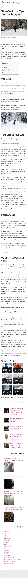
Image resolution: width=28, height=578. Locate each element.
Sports (6, 554)
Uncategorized (9, 557)
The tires (5, 67)
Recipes (6, 552)
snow (18, 397)
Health (6, 542)
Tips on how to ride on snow (10, 72)
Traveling (7, 7)
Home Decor (7, 546)
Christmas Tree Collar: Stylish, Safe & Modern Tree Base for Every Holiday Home (14, 509)
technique (21, 397)
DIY (5, 535)
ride (15, 397)
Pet (5, 548)
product (6, 550)
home (5, 544)
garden (6, 541)
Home (2, 7)
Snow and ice (6, 71)
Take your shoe (22, 204)
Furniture (7, 539)
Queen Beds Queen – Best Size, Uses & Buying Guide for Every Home (13, 492)
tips (25, 397)
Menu (25, 2)
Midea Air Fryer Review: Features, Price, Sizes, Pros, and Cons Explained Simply (13, 476)
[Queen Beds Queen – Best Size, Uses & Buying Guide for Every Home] (9, 500)
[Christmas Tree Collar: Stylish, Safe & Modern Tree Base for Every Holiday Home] (9, 517)
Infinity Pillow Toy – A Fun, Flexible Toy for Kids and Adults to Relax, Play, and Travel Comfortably (14, 459)
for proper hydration (14, 353)
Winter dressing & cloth (12, 559)
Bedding (6, 531)
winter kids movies (10, 561)
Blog (5, 533)
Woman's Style (8, 563)
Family (6, 537)
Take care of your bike (8, 69)
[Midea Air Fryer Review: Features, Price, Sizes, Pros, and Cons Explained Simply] (9, 484)
